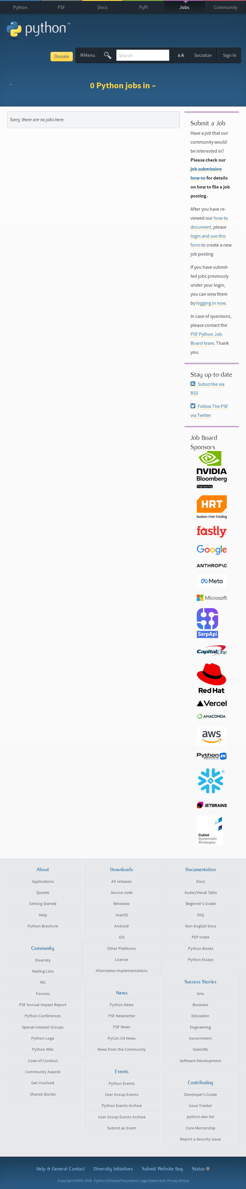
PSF (61, 7)
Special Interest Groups (43, 1027)
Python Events (122, 1083)
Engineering (200, 1027)
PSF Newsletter (121, 1016)
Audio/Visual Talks (200, 892)
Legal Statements (153, 1181)
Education (200, 1016)
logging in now (210, 303)
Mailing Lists (43, 971)
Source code (122, 892)
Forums (43, 993)
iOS (121, 937)
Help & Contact (60, 1169)
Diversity (43, 960)
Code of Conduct (43, 1061)
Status (199, 1169)
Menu (87, 54)
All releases (121, 881)
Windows (121, 903)
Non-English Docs (200, 926)
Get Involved (42, 1083)
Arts (200, 993)
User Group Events (121, 1094)
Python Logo (42, 1038)
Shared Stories (43, 1094)
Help (43, 915)
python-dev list (200, 1116)
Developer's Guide (200, 1094)
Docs (102, 7)
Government (200, 1038)
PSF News (121, 1027)
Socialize (203, 55)
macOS (122, 915)
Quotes (42, 892)
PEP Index (200, 937)
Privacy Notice (178, 1181)
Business (200, 1005)
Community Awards (43, 1072)
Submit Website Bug (162, 1169)
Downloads (121, 869)
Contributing (200, 1082)
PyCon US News (122, 1038)
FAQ (200, 915)
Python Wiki (42, 1049)
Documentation (200, 869)
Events (121, 1071)
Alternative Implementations (122, 970)
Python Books (200, 948)
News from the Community (122, 1049)
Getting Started (42, 903)
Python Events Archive (122, 1105)
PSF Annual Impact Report (42, 1005)
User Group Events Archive (122, 1117)
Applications (43, 881)
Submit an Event (121, 1128)
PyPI (143, 7)
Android (121, 926)
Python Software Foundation (116, 1181)
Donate (61, 57)
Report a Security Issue (200, 1139)
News (122, 993)
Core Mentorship (200, 1128)
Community (225, 7)
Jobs (184, 7)
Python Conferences (43, 1016)
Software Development (200, 1061)
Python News (122, 1005)
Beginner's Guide (201, 903)
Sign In (229, 55)
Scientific (200, 1049)
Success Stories (200, 982)
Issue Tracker (200, 1105)
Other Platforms (121, 948)
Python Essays (201, 959)
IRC (43, 982)
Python (20, 7)
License (121, 959)
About (43, 869)
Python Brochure (43, 926)
